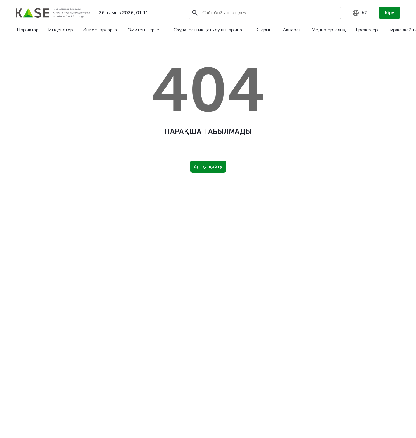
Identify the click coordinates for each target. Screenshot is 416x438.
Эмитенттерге (143, 30)
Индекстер (60, 30)
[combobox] (359, 13)
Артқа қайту (208, 166)
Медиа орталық (329, 30)
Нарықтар (28, 30)
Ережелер (367, 30)
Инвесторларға (100, 30)
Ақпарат (292, 30)
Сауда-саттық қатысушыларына (207, 30)
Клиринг (264, 30)
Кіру (389, 13)
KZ (365, 13)
